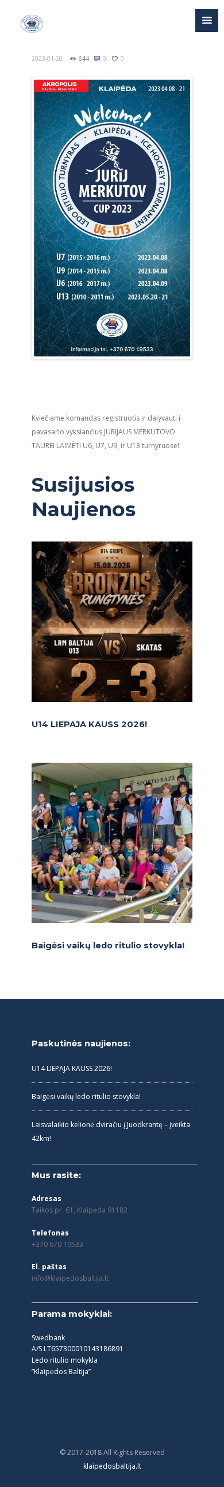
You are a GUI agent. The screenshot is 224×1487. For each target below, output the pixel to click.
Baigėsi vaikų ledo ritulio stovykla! (108, 945)
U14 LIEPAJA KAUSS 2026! (89, 724)
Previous (51, 218)
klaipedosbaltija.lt (112, 1466)
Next (172, 218)
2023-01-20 (47, 58)
